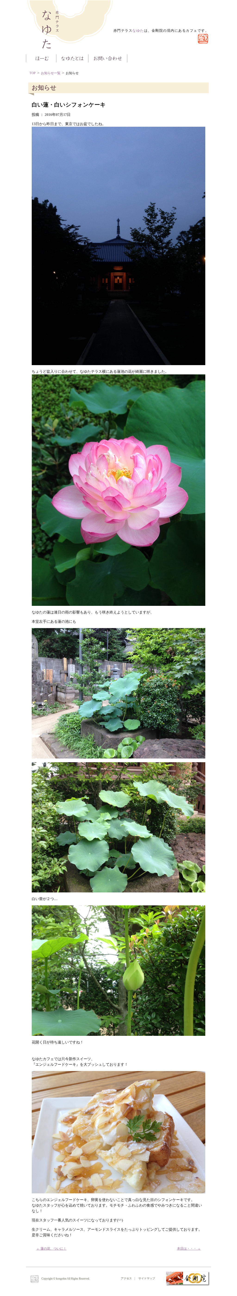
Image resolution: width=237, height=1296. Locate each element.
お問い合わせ (108, 57)
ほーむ (41, 57)
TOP (32, 73)
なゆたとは (72, 57)
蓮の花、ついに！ (51, 1248)
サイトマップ (146, 1278)
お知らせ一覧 (50, 73)
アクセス (126, 1278)
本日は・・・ (189, 1248)
